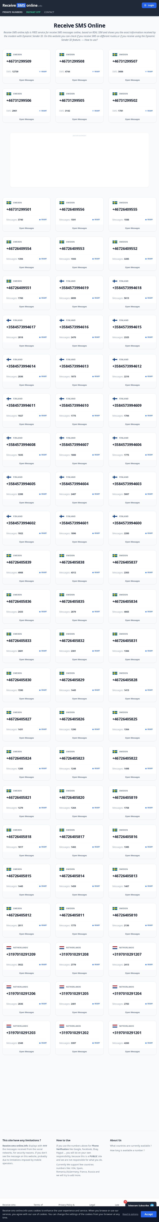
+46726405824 (18, 758)
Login (151, 5)
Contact (49, 12)
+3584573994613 (74, 366)
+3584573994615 (127, 326)
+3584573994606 (127, 444)
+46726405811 (71, 915)
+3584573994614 (21, 366)
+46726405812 (18, 915)
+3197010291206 (21, 993)
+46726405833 (18, 640)
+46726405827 (18, 718)
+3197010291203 (21, 1032)
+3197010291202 (74, 1032)
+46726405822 (124, 758)
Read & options (130, 1214)
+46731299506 (18, 100)
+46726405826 (71, 718)
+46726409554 (18, 248)
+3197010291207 (127, 954)
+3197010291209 (21, 954)
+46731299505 (71, 100)
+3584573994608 (21, 444)
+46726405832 (71, 640)
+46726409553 (71, 248)
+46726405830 (18, 679)
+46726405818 (18, 836)
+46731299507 (124, 61)
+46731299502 (124, 100)
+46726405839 (18, 562)
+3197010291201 (127, 1032)
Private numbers (12, 12)
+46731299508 (71, 61)
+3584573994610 (74, 405)
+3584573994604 (74, 483)
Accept (149, 1214)
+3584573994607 (74, 444)
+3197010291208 (74, 954)
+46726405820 (71, 797)
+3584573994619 (74, 287)
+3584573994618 (127, 287)
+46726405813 (124, 875)
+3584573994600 (127, 522)
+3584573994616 (74, 326)
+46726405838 (71, 562)
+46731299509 (18, 61)
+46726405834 (124, 601)
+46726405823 (71, 758)
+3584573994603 (127, 483)
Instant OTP (33, 12)
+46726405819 (124, 797)
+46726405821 (18, 797)
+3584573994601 (74, 522)
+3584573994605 (21, 483)
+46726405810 (124, 915)
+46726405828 (124, 679)
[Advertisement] (79, 161)
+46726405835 (71, 601)
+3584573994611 (21, 405)
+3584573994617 (21, 326)
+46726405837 (124, 562)
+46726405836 (18, 601)
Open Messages (26, 80)
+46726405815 (18, 875)
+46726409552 (124, 248)
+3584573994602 (21, 522)
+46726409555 (124, 209)
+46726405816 (124, 836)
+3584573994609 (127, 405)
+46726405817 (71, 836)
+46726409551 (18, 287)
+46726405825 (124, 718)
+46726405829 (71, 679)
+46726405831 (124, 640)
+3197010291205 (74, 993)
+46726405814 (71, 875)
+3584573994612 (127, 366)
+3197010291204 (127, 993)
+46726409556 (71, 209)
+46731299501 (18, 209)
